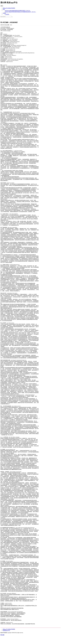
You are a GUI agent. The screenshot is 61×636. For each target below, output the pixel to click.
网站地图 (2, 634)
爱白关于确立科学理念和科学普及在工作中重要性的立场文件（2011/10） (20, 11)
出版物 (4, 13)
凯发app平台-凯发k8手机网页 (9, 8)
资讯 (1, 19)
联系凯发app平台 (6, 630)
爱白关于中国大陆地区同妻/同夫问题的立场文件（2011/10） (17, 10)
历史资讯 (7, 14)
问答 (4, 9)
